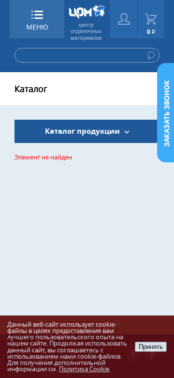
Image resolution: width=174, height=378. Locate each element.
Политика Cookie (84, 368)
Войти (123, 19)
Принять (151, 346)
